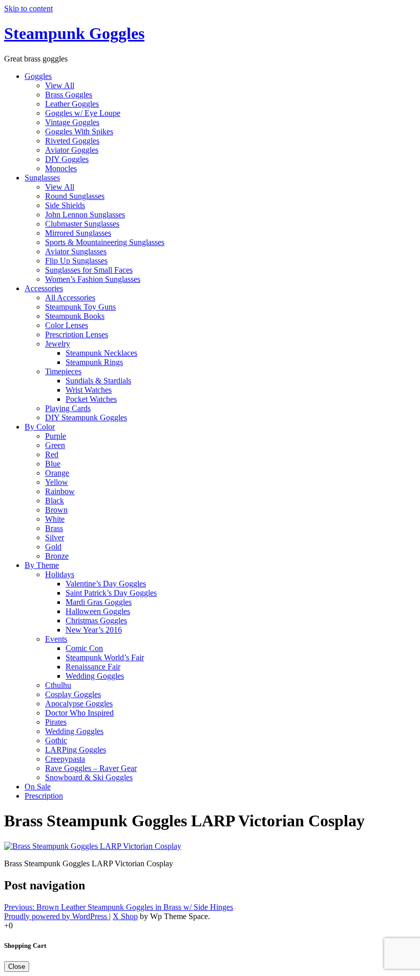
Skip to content (28, 8)
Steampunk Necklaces (101, 353)
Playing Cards (68, 408)
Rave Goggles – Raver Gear (91, 768)
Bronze (57, 556)
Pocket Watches (91, 399)
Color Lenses (66, 325)
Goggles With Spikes (79, 131)
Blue (52, 463)
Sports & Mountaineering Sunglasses (104, 242)
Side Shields (65, 205)
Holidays (59, 574)
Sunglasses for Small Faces (89, 270)
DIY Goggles (67, 159)
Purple (55, 436)
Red (51, 454)
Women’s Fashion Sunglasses (92, 279)
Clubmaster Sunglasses (82, 223)
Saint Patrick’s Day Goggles (111, 592)
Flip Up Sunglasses (76, 260)
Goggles (38, 76)
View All (59, 85)
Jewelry (57, 343)
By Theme (42, 565)
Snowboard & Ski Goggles (89, 777)
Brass (54, 528)
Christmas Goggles (96, 620)
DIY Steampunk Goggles (86, 417)
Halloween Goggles (98, 611)
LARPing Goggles (75, 749)
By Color (40, 426)
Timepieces (63, 371)
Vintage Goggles (72, 122)
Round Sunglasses (74, 196)
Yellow (56, 482)
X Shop (125, 916)
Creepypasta (65, 759)
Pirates (56, 722)
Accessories (44, 288)
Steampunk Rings (94, 362)
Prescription (44, 795)
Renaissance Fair (93, 666)
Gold (53, 546)
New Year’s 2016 (94, 629)
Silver (54, 537)
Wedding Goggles (95, 676)
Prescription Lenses (76, 334)
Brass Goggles (68, 94)
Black (54, 500)
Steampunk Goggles (74, 33)
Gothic (56, 740)
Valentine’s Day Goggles (106, 583)
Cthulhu (58, 685)
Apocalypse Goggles (79, 703)
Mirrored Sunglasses (78, 233)
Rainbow (60, 491)
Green (55, 445)
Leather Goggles (72, 103)
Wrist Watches (89, 389)
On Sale (38, 786)
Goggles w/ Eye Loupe (82, 113)
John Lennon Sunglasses (85, 214)
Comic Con (84, 648)
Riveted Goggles (72, 140)
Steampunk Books (74, 316)
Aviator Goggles (71, 150)
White (55, 519)
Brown (56, 509)
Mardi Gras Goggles (99, 602)
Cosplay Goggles (73, 694)
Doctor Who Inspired (79, 712)
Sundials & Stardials (98, 380)
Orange (57, 473)
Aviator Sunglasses (76, 251)
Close (16, 966)
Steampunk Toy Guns (80, 306)
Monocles (61, 168)
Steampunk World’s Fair (105, 657)
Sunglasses (42, 177)
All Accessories (70, 297)
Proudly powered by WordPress (56, 916)
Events (56, 639)
